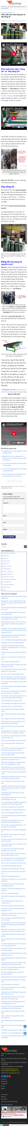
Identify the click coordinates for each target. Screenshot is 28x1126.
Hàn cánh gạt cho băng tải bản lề (10, 662)
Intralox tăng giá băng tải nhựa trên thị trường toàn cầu (12, 902)
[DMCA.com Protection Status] (4, 1125)
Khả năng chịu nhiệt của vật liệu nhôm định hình (13, 872)
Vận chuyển (4, 1099)
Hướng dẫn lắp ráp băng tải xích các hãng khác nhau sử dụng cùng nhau (12, 998)
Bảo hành (3, 1097)
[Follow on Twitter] (5, 1076)
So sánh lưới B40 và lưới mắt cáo (10, 984)
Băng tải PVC (5, 558)
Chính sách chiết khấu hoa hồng (9, 1101)
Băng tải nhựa (5, 555)
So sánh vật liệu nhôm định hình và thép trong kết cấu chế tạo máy (12, 849)
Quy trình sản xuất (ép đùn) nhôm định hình (13, 863)
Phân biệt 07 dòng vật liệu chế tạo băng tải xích (13, 897)
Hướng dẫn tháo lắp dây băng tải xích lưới (13, 869)
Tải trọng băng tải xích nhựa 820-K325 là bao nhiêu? (13, 940)
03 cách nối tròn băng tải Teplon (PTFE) (12, 812)
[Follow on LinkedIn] (7, 1076)
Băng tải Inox (5, 563)
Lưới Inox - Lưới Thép (7, 571)
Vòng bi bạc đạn (6, 587)
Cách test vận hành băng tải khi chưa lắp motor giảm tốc (12, 1017)
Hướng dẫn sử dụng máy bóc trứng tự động (13, 1030)
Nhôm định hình (6, 561)
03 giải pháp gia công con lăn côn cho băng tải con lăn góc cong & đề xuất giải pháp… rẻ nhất (13, 623)
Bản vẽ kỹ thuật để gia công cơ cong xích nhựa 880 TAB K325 (12, 973)
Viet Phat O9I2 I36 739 (20, 20)
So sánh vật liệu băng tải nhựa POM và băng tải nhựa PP (13, 816)
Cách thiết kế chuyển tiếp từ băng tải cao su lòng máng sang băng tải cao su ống (13, 749)
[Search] (25, 2)
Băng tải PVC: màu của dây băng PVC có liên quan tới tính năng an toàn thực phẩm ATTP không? (13, 603)
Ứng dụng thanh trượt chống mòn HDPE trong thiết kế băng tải (12, 885)
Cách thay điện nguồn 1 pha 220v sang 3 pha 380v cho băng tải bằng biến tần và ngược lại (13, 678)
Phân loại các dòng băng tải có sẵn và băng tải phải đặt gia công (13, 988)
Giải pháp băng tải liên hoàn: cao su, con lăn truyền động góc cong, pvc (13, 798)
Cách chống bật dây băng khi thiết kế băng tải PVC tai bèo (14, 608)
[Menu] (2, 2)
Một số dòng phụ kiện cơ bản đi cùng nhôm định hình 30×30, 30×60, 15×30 (13, 854)
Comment (6, 503)
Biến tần (4, 590)
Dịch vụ (3, 1086)
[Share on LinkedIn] (20, 481)
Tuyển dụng (4, 1083)
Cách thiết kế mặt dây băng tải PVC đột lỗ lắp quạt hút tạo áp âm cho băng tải (13, 692)
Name (4, 515)
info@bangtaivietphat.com (11, 1069)
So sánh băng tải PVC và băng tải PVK (11, 700)
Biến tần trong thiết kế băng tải (10, 893)
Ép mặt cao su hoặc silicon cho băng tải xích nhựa (13, 658)
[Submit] (25, 546)
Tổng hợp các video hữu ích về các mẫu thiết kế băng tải (13, 880)
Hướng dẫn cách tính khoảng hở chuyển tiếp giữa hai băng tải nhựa (13, 993)
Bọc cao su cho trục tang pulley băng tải (12, 674)
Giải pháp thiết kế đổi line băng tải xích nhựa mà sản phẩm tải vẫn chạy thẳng (13, 777)
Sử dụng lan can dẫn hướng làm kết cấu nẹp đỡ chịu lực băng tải (13, 949)
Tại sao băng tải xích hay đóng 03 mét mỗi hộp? (13, 1012)
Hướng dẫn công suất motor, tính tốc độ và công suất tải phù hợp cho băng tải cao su (13, 930)
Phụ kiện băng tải (6, 569)
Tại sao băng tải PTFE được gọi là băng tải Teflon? (12, 710)
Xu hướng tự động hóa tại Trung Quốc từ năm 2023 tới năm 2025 (14, 845)
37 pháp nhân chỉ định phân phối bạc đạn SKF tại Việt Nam (14, 1037)
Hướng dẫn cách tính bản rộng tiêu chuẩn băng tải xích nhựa (13, 909)
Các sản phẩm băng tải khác (9, 579)
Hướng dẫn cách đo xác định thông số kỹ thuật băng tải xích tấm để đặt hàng (12, 1007)
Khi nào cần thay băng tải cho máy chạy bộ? (13, 740)
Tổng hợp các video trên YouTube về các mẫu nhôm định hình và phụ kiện (14, 914)
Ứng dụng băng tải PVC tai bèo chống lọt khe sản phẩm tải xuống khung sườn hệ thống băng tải (13, 924)
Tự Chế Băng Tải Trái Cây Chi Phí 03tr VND (13, 719)
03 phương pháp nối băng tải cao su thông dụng (13, 980)
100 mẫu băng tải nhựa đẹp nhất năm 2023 (13, 703)
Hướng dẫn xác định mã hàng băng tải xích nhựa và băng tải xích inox (13, 1002)
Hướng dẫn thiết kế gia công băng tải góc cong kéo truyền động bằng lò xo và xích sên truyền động (13, 647)
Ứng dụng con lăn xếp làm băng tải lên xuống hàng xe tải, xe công (13, 954)
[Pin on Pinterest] (18, 481)
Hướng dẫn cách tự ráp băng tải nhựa (11, 706)
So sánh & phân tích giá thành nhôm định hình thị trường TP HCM (12, 754)
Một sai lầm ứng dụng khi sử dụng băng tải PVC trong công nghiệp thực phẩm (13, 763)
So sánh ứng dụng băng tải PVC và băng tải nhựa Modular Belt (13, 613)
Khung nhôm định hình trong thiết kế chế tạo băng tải (14, 959)
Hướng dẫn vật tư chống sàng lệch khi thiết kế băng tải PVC (14, 597)
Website (5, 529)
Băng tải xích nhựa (6, 566)
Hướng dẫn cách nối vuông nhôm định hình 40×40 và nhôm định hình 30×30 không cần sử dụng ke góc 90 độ (14, 630)
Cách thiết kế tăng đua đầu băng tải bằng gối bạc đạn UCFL (13, 687)
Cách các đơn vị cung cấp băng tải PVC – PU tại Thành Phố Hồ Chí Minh (13, 826)
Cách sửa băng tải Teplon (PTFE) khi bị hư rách (12, 744)
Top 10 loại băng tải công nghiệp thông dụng (13, 640)
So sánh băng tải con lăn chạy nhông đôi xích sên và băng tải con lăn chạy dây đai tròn (13, 859)
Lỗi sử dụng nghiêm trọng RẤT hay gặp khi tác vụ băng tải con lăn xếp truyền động (14, 803)
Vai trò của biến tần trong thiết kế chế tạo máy (12, 782)
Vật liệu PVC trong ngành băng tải (10, 876)
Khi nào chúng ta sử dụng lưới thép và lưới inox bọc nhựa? (13, 919)
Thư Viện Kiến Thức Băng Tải (7, 12)
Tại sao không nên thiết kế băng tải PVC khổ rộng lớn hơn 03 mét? (13, 737)
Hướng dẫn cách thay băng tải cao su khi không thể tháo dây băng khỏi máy (12, 821)
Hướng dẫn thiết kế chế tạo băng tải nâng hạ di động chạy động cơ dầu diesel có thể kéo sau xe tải (13, 788)
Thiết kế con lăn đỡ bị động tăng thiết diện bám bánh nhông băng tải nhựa (13, 968)
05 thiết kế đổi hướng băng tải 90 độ (11, 866)
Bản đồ (3, 1088)
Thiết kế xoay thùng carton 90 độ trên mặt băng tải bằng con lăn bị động (13, 722)
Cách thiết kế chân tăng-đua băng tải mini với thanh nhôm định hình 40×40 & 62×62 (13, 697)
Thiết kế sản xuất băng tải (8, 553)
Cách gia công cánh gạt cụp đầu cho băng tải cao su (13, 653)
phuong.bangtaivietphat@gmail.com (10, 1070)
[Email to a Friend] (15, 481)
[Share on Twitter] (12, 481)
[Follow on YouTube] (10, 1076)
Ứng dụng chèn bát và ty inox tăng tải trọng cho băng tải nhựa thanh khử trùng (13, 963)
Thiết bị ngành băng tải (8, 584)
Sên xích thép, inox (6, 582)
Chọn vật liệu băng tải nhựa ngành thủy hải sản (13, 1021)
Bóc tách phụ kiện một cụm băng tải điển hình (12, 727)
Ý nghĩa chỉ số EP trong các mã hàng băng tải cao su (13, 773)
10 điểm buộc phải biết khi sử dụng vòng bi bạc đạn (13, 935)
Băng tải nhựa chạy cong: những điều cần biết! (12, 1026)
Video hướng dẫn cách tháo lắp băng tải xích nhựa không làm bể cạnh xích (13, 618)
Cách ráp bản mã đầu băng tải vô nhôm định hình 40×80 (13, 682)
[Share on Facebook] (10, 481)
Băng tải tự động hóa (7, 574)
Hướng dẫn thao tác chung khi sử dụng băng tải (13, 830)
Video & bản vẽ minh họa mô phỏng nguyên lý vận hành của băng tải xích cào (13, 758)
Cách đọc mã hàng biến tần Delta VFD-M (12, 807)
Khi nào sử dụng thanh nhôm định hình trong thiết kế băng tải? (14, 840)
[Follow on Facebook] (2, 1076)
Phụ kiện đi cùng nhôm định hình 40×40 (12, 906)
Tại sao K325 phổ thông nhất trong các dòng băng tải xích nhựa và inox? (13, 670)
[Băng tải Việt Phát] (14, 3)
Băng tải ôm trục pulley (8, 576)
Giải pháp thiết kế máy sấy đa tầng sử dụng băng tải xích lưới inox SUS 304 (13, 636)
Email (4, 522)
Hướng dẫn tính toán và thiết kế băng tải (12, 643)
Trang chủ (4, 6)
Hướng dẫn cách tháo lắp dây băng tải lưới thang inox (13, 889)
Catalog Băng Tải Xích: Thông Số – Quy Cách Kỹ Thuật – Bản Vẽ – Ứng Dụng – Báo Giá (13, 732)
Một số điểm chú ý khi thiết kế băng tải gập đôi (13, 715)
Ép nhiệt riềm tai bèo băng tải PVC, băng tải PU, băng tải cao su (13, 835)
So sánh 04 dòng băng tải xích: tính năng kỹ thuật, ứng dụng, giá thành (13, 944)
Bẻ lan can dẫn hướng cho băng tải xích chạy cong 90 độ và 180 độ (13, 665)
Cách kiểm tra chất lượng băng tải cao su (12, 1033)
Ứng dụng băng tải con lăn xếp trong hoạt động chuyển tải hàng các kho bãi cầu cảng (13, 768)
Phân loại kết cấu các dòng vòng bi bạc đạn (13, 810)
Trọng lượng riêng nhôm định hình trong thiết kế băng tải (12, 793)
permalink (10, 488)
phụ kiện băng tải (14, 93)
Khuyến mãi (4, 1081)
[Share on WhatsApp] (7, 481)
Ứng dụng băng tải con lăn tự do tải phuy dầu (14, 977)
